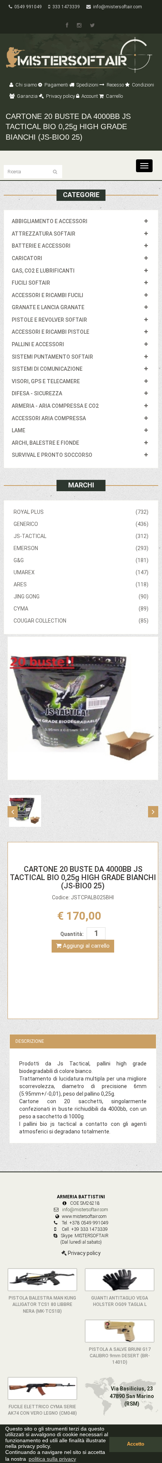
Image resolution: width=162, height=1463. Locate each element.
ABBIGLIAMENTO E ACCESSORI (49, 221)
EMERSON (81, 548)
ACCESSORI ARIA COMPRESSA (49, 418)
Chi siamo (25, 85)
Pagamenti (55, 85)
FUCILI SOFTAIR (31, 283)
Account (89, 96)
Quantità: (72, 934)
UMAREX (81, 572)
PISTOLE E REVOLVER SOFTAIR (49, 320)
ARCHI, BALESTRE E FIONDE (45, 443)
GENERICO (81, 524)
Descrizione (29, 1041)
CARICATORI (27, 258)
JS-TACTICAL (81, 536)
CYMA (81, 609)
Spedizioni (86, 85)
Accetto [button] (135, 1444)
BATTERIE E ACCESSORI (41, 246)
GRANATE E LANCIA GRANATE (48, 307)
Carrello (114, 96)
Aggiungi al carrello (85, 945)
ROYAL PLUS (81, 512)
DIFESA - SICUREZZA (37, 393)
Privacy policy (60, 96)
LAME (18, 430)
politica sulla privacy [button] (52, 1459)
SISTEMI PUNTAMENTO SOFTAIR (52, 357)
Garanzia (27, 96)
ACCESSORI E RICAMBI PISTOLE (50, 332)
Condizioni (142, 85)
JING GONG (81, 597)
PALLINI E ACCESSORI (38, 344)
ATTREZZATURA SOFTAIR (43, 234)
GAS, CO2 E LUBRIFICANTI (43, 271)
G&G (81, 560)
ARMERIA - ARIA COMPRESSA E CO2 (55, 406)
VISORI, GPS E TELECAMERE (46, 381)
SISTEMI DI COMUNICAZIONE (47, 369)
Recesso (114, 85)
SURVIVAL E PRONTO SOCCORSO (52, 455)
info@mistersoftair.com (116, 6)
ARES (81, 584)
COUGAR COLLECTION (81, 621)
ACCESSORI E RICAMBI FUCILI (47, 295)
